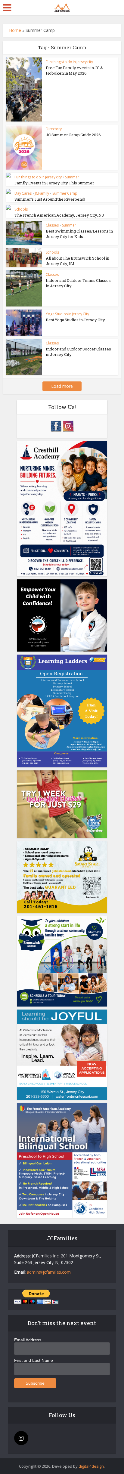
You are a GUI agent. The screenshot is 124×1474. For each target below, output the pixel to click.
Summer (72, 177)
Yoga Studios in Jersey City (67, 313)
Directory (54, 128)
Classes (52, 225)
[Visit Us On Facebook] (56, 425)
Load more (62, 386)
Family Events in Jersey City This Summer (54, 183)
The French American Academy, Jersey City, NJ (59, 215)
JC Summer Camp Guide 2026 (73, 134)
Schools (21, 209)
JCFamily (42, 193)
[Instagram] (21, 1438)
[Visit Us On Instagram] (68, 425)
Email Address (27, 1339)
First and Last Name (33, 1360)
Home (15, 30)
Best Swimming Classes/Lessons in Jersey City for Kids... (79, 233)
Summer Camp (64, 193)
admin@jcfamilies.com (49, 1272)
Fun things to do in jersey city (69, 61)
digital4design (91, 1466)
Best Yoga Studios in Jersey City (75, 319)
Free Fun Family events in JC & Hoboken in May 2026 (74, 70)
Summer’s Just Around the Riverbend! (49, 199)
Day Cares (23, 193)
